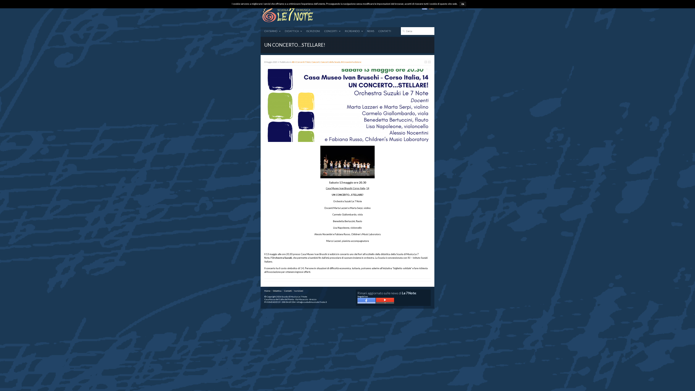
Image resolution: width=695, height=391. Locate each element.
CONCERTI (330, 31)
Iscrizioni (313, 31)
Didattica (292, 31)
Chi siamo (270, 31)
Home (267, 290)
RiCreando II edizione (351, 62)
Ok (462, 4)
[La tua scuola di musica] (288, 13)
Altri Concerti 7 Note (301, 62)
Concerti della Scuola (330, 62)
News (370, 31)
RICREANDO (352, 31)
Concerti (315, 62)
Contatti (384, 31)
